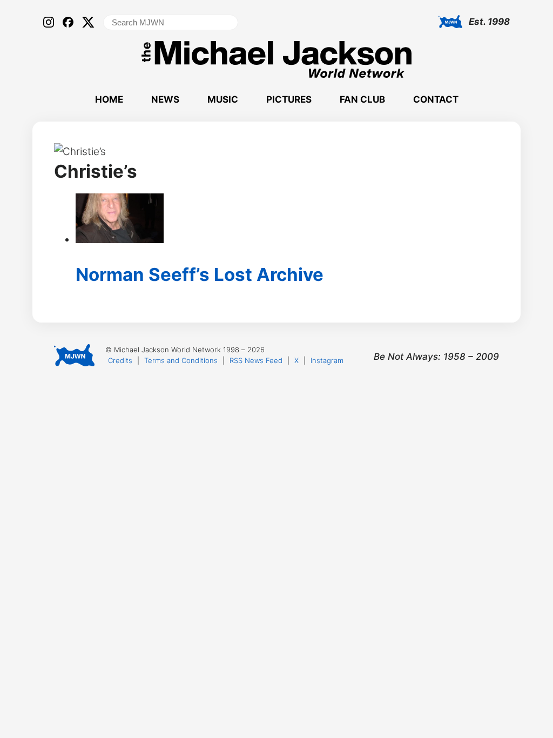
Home (109, 99)
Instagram (327, 360)
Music (222, 99)
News (165, 99)
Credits (120, 360)
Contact (435, 99)
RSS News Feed (256, 360)
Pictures (289, 99)
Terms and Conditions (181, 360)
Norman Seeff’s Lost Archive (199, 274)
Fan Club (362, 99)
